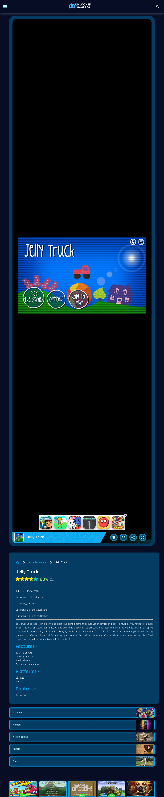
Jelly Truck (61, 562)
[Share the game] (133, 537)
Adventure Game (37, 562)
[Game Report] (114, 537)
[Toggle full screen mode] (123, 537)
